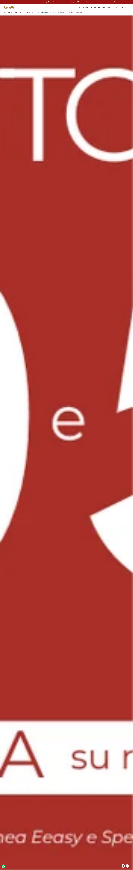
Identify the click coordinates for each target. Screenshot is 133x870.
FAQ (92, 7)
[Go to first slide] (114, 2)
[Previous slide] (18, 2)
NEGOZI (87, 7)
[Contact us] (4, 866)
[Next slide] (127, 866)
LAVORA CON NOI (99, 7)
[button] (122, 7)
